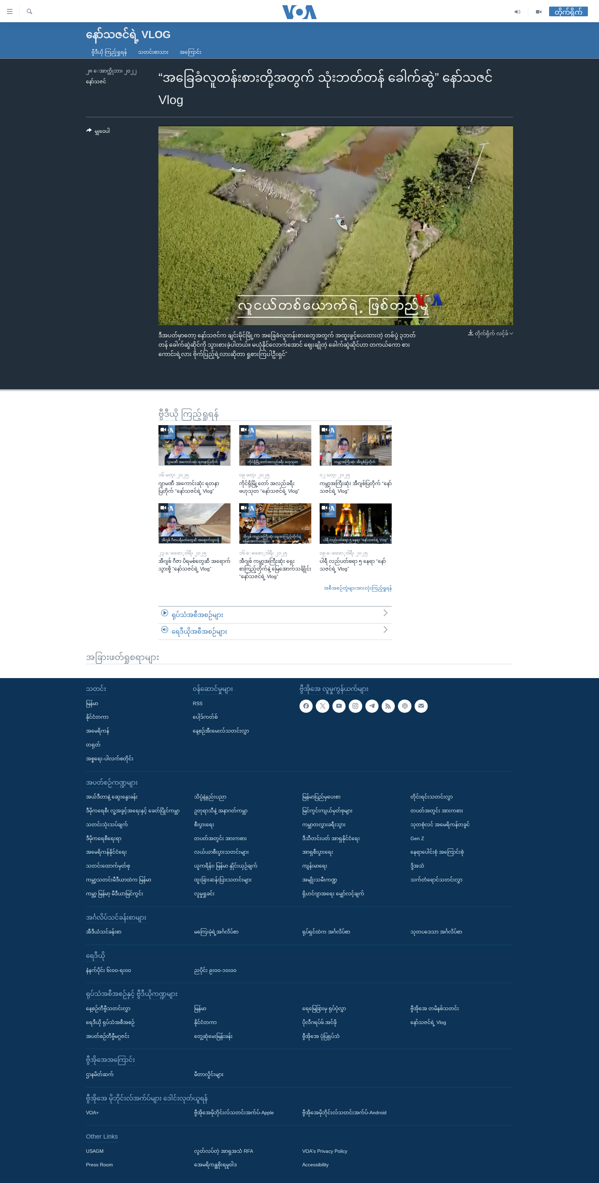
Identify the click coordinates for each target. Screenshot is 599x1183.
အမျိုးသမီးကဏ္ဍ (319, 879)
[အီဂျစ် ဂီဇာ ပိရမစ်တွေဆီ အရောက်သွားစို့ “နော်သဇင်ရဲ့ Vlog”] (194, 523)
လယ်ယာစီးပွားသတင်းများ (221, 852)
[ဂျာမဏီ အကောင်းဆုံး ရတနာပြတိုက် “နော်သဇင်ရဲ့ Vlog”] (194, 445)
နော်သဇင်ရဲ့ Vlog (428, 1022)
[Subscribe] (421, 706)
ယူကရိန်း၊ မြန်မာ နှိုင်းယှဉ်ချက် (226, 866)
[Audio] (517, 12)
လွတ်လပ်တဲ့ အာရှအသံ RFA (223, 1151)
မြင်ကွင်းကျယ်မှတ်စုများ (327, 810)
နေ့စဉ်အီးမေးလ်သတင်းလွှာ (221, 731)
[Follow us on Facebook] (306, 706)
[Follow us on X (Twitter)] (322, 706)
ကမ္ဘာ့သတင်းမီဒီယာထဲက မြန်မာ (118, 879)
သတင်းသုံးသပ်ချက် (107, 824)
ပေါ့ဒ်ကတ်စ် (205, 717)
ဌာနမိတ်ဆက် (100, 1074)
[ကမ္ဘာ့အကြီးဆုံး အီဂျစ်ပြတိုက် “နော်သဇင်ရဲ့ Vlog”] (356, 445)
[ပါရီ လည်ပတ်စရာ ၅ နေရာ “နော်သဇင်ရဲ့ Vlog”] (356, 523)
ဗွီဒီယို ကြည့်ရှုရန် (109, 52)
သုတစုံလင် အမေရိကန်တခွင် (440, 824)
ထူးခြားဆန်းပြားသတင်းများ (223, 879)
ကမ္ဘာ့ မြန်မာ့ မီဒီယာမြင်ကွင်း (114, 893)
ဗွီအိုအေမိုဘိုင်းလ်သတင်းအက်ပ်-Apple (234, 1112)
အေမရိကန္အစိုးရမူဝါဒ (215, 1164)
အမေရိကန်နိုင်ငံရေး (106, 852)
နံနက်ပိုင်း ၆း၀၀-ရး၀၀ (108, 970)
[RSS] (388, 706)
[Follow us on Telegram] (372, 706)
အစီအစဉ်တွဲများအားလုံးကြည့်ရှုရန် (358, 588)
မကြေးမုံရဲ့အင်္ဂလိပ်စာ (216, 932)
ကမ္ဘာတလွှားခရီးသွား (324, 824)
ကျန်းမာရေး (314, 866)
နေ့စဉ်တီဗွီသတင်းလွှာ (108, 1008)
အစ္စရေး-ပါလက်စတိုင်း (109, 758)
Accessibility (315, 1164)
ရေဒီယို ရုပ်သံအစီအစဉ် (110, 1022)
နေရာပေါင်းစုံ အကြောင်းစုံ (437, 852)
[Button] (98, 133)
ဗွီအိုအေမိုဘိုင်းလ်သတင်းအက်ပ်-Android (344, 1112)
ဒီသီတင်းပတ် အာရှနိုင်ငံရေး (331, 838)
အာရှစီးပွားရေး (317, 852)
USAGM (95, 1151)
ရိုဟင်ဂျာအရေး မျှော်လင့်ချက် (333, 893)
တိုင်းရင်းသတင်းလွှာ (431, 797)
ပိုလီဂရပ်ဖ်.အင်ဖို (319, 1022)
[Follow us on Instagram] (355, 706)
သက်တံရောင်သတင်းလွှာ (436, 879)
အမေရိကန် (97, 731)
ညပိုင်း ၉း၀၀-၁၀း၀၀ (215, 970)
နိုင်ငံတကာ (97, 717)
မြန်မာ (92, 703)
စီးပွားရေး (204, 824)
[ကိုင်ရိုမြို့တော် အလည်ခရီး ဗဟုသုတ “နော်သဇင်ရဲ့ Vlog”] (275, 445)
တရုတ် (93, 744)
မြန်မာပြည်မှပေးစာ (321, 797)
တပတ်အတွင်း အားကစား (220, 838)
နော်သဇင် (96, 81)
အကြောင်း (190, 52)
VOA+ (92, 1112)
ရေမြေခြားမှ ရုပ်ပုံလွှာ (324, 1008)
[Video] (538, 12)
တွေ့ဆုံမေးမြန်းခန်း (213, 1036)
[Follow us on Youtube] (339, 706)
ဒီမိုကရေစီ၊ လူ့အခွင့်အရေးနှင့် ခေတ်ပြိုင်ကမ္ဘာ (133, 810)
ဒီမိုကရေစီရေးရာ (103, 838)
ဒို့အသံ (417, 866)
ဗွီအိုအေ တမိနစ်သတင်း (434, 1008)
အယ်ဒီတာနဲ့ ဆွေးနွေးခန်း (112, 797)
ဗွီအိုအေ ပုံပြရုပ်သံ (321, 1036)
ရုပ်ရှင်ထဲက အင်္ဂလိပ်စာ (326, 932)
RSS (197, 703)
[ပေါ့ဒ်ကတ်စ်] (404, 706)
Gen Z (417, 838)
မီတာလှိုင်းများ (209, 1074)
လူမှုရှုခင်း (204, 893)
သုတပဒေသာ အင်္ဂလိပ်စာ (436, 932)
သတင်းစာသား (153, 52)
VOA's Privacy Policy (324, 1151)
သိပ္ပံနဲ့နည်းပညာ (210, 797)
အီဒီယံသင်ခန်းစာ (103, 932)
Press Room (99, 1164)
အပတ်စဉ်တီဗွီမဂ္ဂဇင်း (107, 1036)
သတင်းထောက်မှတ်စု (108, 866)
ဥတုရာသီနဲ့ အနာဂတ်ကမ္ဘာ (221, 810)
